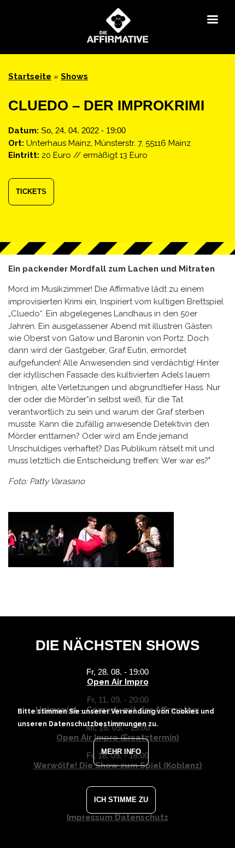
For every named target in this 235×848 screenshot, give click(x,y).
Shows (74, 76)
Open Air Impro (118, 682)
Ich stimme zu (121, 800)
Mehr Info (121, 751)
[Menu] (212, 20)
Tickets (31, 191)
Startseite (29, 76)
